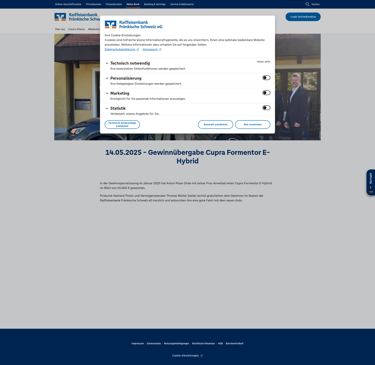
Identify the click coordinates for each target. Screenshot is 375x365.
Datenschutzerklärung (120, 49)
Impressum (150, 49)
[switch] (266, 77)
